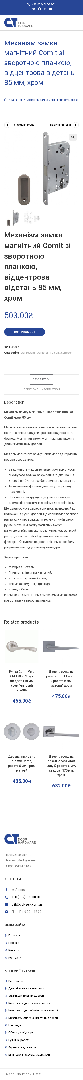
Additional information (41, 389)
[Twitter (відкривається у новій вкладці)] (34, 9)
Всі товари (28, 352)
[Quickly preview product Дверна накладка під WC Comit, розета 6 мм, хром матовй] (37, 720)
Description (42, 379)
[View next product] (76, 125)
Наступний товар (60, 124)
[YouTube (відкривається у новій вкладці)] (50, 9)
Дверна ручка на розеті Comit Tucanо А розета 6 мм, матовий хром (61, 678)
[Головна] (5, 99)
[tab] (41, 380)
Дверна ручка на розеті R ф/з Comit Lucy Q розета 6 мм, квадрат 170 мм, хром (61, 766)
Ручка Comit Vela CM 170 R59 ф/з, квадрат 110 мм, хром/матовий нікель (21, 681)
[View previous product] (7, 125)
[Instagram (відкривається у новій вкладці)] (45, 9)
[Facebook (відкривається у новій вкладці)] (39, 9)
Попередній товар (23, 124)
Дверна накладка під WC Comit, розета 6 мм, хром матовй (21, 763)
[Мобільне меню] (76, 22)
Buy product (24, 331)
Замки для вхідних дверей (54, 352)
